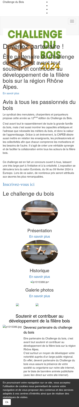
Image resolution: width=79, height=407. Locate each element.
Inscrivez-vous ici (19, 184)
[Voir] (23, 304)
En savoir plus (11, 93)
